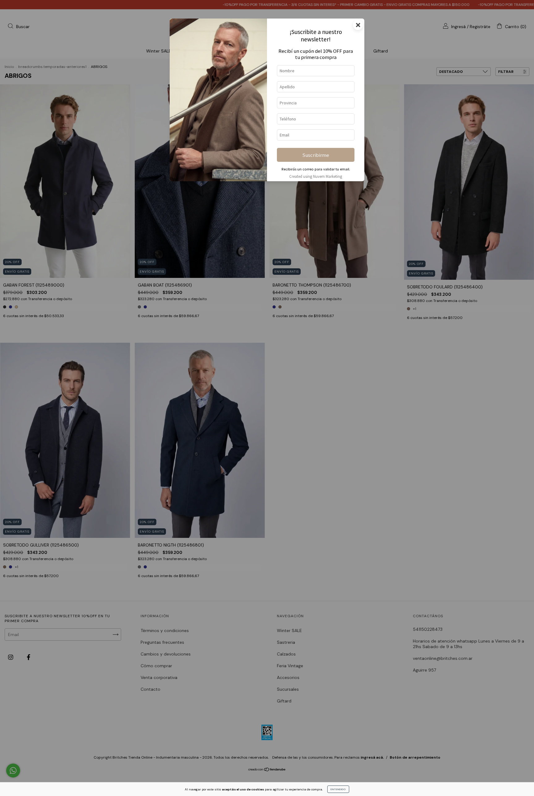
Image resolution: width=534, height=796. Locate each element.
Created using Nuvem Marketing (315, 176)
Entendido (338, 789)
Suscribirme (315, 155)
